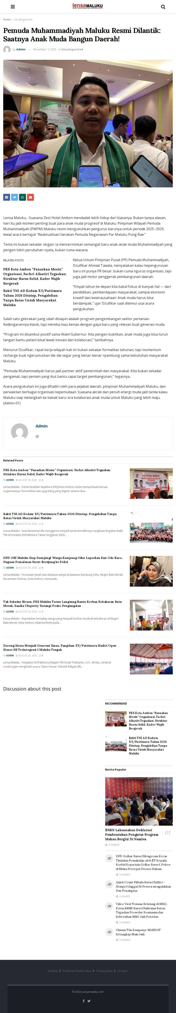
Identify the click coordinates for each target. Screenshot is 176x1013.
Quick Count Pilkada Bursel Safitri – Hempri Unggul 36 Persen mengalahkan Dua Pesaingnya (143, 886)
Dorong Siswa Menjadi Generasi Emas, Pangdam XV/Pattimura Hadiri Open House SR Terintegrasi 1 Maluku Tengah (59, 648)
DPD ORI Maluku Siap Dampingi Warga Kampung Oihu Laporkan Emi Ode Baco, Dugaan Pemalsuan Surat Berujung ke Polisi (62, 560)
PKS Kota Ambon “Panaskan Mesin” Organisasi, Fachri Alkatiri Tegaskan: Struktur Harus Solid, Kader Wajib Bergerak (57, 472)
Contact (122, 971)
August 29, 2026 (27, 567)
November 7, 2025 (44, 49)
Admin (21, 49)
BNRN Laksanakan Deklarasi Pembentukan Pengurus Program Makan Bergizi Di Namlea (131, 834)
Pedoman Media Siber (77, 971)
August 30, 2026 (27, 479)
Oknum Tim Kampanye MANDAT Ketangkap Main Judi (138, 932)
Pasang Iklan (104, 971)
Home (7, 19)
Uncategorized (23, 19)
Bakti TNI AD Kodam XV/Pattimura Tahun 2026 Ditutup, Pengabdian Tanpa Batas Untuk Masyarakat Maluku (148, 746)
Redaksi (53, 971)
